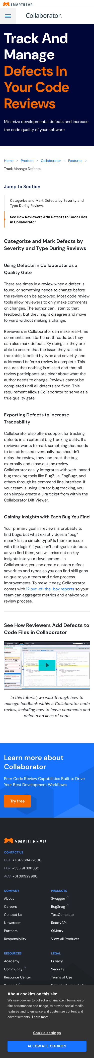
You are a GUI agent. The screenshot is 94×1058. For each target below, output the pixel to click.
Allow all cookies (47, 1046)
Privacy (57, 961)
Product (27, 160)
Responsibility (15, 939)
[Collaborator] (50, 16)
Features (75, 160)
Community (13, 969)
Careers (10, 906)
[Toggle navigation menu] (8, 16)
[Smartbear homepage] (18, 4)
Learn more (40, 1017)
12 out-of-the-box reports (50, 589)
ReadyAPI (58, 922)
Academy (12, 961)
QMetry (57, 930)
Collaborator (51, 160)
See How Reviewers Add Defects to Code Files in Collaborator (48, 219)
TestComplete (62, 914)
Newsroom (12, 922)
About (9, 898)
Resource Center (17, 977)
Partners (11, 930)
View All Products (65, 939)
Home (9, 160)
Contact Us (13, 914)
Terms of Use (61, 977)
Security (57, 969)
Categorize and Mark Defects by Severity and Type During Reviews (47, 203)
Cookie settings (47, 1033)
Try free (17, 801)
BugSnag (58, 906)
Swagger (58, 898)
